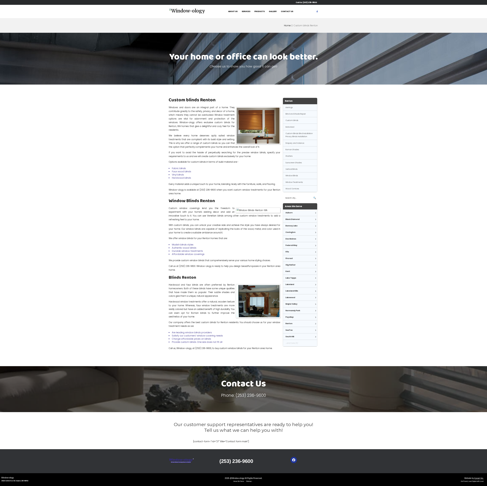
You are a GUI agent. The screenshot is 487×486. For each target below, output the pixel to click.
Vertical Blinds (291, 169)
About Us (233, 11)
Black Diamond (292, 219)
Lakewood (290, 297)
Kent (287, 271)
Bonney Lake (291, 225)
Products (259, 11)
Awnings (289, 107)
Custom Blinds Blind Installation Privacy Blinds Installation (299, 135)
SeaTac (289, 330)
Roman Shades (292, 149)
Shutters (289, 156)
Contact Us (287, 11)
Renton (288, 323)
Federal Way (291, 245)
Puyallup (289, 317)
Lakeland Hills (291, 291)
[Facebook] (317, 11)
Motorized (289, 127)
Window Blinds (291, 175)
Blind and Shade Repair (295, 114)
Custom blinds (291, 120)
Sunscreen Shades (293, 162)
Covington (290, 232)
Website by (474, 478)
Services (246, 11)
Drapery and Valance (294, 143)
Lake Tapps (290, 278)
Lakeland (289, 284)
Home (287, 25)
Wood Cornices (292, 188)
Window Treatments (294, 182)
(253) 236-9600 (310, 2)
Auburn (288, 212)
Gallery (273, 11)
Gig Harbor (290, 265)
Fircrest (289, 258)
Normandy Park (292, 310)
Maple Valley (291, 304)
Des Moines (290, 239)
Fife (287, 251)
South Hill (289, 336)
